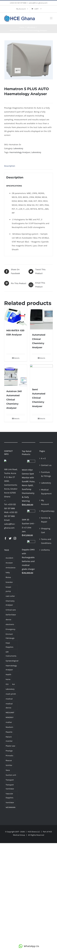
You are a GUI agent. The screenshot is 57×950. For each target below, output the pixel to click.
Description (9, 166)
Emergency (10, 629)
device (8, 619)
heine (8, 679)
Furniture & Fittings (46, 474)
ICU (7, 684)
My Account (45, 502)
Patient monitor (9, 739)
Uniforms (45, 550)
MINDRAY (9, 717)
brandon (9, 582)
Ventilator (10, 802)
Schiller (9, 765)
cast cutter (10, 596)
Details (16, 358)
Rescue (9, 760)
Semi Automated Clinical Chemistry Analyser (38, 397)
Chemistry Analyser (10, 603)
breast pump (8, 589)
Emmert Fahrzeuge (10, 636)
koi (13, 684)
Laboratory (18, 148)
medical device (9, 706)
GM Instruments (11, 654)
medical (9, 699)
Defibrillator (11, 615)
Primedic (9, 756)
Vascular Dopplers (9, 796)
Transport (10, 780)
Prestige (9, 751)
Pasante (9, 732)
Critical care (11, 610)
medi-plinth (11, 694)
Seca (8, 770)
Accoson (9, 563)
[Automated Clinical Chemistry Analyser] (41, 319)
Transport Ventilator (10, 787)
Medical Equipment (46, 491)
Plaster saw (10, 746)
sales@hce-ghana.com (38, 3)
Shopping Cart (45, 530)
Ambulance (10, 568)
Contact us (46, 465)
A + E (43, 458)
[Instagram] (15, 538)
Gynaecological (12, 661)
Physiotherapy (46, 511)
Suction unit (11, 775)
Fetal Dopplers (9, 645)
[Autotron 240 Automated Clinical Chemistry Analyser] (15, 375)
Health (8, 674)
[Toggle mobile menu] (51, 18)
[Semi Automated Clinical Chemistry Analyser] (41, 375)
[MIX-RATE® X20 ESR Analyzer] (15, 317)
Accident (9, 558)
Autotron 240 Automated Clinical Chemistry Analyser (14, 399)
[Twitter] (10, 538)
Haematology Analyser (19, 152)
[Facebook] (5, 538)
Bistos (8, 577)
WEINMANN (10, 807)
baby (8, 572)
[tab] (28, 166)
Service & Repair (45, 520)
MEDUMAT (10, 712)
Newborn (9, 727)
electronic (10, 624)
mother (9, 722)
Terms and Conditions (46, 541)
